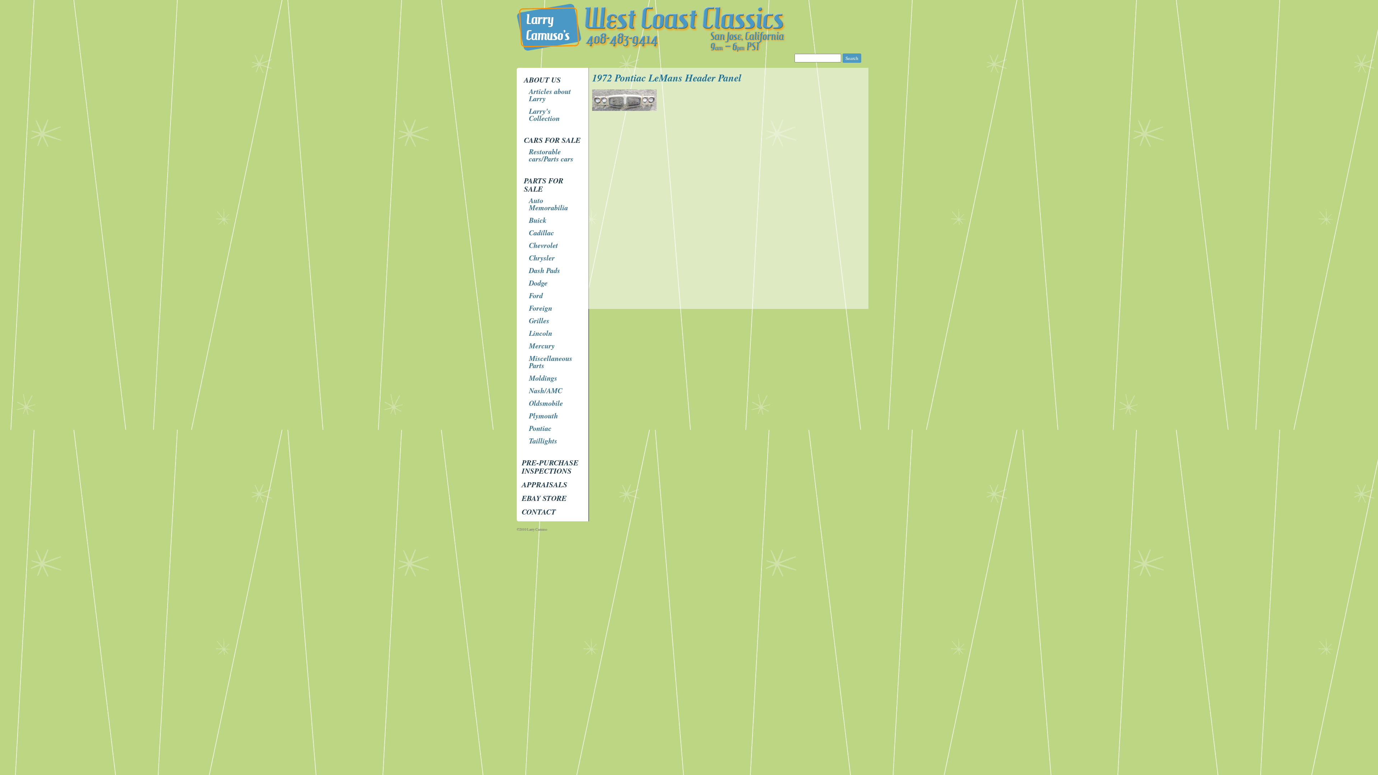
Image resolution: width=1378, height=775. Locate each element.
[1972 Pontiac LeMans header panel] (625, 108)
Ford (536, 295)
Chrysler (542, 258)
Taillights (543, 441)
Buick (538, 220)
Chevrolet (543, 245)
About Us (542, 79)
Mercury (542, 345)
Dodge (538, 283)
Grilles (539, 320)
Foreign (540, 308)
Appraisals (544, 484)
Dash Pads (544, 270)
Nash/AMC (545, 390)
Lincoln (540, 333)
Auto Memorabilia (548, 203)
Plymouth (543, 415)
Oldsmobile (546, 403)
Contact (539, 511)
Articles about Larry (550, 94)
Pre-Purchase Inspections (550, 466)
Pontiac (540, 428)
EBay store (544, 498)
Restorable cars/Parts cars (551, 155)
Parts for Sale (543, 184)
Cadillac (541, 232)
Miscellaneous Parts (550, 361)
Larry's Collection (544, 114)
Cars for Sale (552, 140)
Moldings (543, 378)
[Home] (690, 50)
